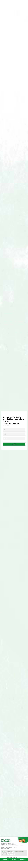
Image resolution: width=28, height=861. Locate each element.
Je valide (14, 444)
